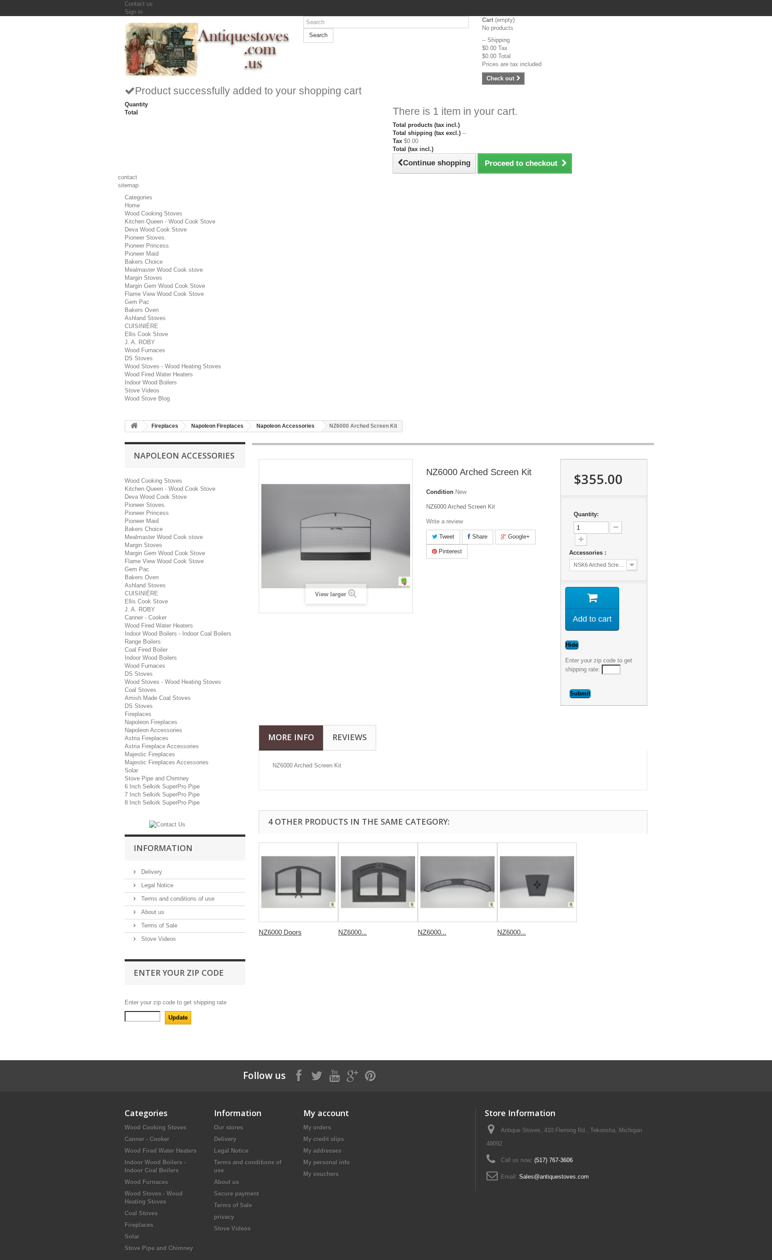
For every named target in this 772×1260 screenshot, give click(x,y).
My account (326, 1113)
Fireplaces (164, 426)
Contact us (139, 3)
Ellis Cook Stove (146, 334)
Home (132, 205)
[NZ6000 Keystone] (537, 882)
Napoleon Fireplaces (217, 426)
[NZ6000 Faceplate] (378, 882)
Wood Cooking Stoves (153, 213)
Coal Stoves (140, 690)
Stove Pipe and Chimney (157, 778)
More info (291, 737)
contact (127, 177)
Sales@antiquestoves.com (554, 1176)
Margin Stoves (143, 277)
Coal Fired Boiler (146, 649)
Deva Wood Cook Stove (156, 229)
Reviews (349, 737)
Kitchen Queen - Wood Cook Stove (170, 221)
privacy (224, 1217)
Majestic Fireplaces (150, 754)
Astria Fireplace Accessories (162, 746)
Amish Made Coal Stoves (158, 698)
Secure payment (236, 1193)
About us (151, 912)
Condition (439, 492)
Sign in (134, 11)
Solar (131, 770)
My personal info (326, 1162)
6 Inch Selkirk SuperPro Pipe (162, 786)
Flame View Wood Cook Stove (164, 294)
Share (478, 536)
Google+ (518, 536)
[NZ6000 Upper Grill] (457, 882)
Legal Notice (156, 885)
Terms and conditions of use (176, 898)
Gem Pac (137, 302)
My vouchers (321, 1174)
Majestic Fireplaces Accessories (167, 762)
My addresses (322, 1150)
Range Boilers (143, 641)
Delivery (150, 871)
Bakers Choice (144, 261)
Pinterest (449, 551)
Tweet (445, 536)
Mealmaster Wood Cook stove (164, 269)
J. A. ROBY (140, 342)
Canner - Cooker (146, 617)
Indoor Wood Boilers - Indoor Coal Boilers (178, 633)
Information (163, 848)
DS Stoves (139, 358)
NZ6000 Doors (280, 932)
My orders (317, 1127)
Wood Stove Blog (147, 398)
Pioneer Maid (142, 253)
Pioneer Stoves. (145, 237)
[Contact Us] (167, 824)
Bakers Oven (142, 310)
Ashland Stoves (145, 318)
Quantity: (586, 514)
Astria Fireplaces (146, 738)
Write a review (444, 521)
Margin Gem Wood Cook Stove (165, 285)
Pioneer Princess (147, 245)
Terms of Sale (158, 925)
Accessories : (588, 552)
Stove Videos (142, 390)
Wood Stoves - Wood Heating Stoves (173, 366)
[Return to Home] (134, 426)
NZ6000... (352, 932)
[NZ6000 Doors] (298, 882)
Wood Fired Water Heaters (159, 374)
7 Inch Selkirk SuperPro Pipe (162, 794)
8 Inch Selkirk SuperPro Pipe (162, 802)
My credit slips (323, 1139)
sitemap (128, 185)
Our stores (228, 1127)
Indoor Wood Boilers (151, 382)
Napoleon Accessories (285, 426)
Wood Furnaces (145, 350)
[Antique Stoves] (207, 50)
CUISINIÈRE (141, 326)
